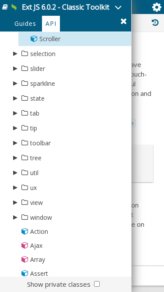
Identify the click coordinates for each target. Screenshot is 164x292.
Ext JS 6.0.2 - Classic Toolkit (65, 7)
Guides (25, 23)
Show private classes (59, 284)
